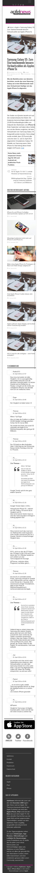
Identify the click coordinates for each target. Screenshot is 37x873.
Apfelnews (10, 756)
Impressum (10, 766)
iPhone (9, 788)
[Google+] (16, 5)
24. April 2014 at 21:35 (19, 573)
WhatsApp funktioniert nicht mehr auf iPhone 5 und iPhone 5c (19, 238)
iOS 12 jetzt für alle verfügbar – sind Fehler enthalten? (21, 354)
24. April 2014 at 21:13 (19, 460)
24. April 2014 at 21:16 (19, 502)
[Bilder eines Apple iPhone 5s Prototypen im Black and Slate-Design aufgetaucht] (21, 253)
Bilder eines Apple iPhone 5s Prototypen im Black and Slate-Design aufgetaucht (21, 264)
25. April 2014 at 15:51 (19, 657)
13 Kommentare (26, 74)
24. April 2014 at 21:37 (19, 599)
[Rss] (13, 5)
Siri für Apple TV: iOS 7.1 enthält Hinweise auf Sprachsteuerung (21, 171)
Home (11, 27)
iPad (8, 785)
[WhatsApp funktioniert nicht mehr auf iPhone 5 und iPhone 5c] (21, 227)
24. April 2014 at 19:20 (19, 441)
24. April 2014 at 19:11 (19, 413)
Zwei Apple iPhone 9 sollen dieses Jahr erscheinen (20, 294)
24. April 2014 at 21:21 (19, 527)
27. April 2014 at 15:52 (19, 702)
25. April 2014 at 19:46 (19, 681)
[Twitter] (21, 5)
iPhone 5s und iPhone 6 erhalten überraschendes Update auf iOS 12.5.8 (20, 213)
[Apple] (23, 5)
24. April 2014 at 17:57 (19, 374)
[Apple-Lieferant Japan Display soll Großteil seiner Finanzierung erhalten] (21, 311)
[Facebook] (18, 5)
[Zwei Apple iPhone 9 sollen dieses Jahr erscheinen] (21, 281)
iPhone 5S (9, 75)
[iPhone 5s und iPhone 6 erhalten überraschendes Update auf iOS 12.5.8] (21, 201)
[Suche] (29, 1)
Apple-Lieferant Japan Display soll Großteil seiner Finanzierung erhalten (21, 324)
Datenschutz (11, 769)
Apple (17, 27)
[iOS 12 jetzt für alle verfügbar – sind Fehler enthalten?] (21, 341)
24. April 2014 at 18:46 (19, 399)
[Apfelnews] (20, 12)
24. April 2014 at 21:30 (19, 548)
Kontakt (9, 759)
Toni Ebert (19, 72)
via (23, 148)
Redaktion (10, 762)
